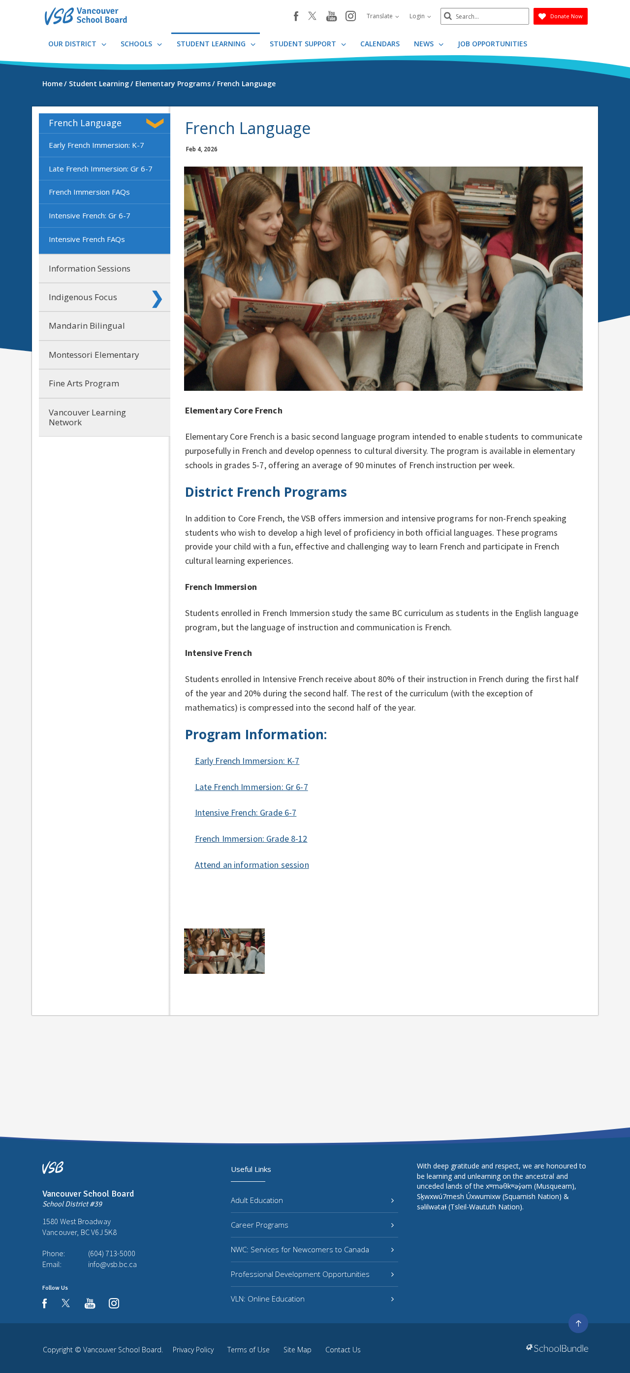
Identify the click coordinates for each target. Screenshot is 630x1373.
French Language (85, 123)
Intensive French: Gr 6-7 (89, 215)
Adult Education (257, 1200)
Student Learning (212, 43)
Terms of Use (248, 1349)
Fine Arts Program (84, 383)
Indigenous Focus (83, 297)
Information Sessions (89, 268)
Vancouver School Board (122, 1349)
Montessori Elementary (94, 354)
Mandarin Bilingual (87, 325)
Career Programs (259, 1225)
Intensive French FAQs (87, 239)
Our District (73, 43)
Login (418, 16)
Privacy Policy (193, 1349)
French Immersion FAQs (89, 192)
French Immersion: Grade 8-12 (251, 838)
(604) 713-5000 (111, 1253)
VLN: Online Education (268, 1299)
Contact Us (343, 1349)
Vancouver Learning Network (87, 417)
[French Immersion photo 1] (224, 951)
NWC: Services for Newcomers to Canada (300, 1249)
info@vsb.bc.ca (112, 1264)
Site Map (298, 1349)
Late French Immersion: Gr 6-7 (101, 168)
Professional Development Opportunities (300, 1274)
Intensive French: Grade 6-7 (246, 812)
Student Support (304, 43)
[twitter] (312, 17)
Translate (380, 16)
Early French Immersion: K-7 (96, 145)
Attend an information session (252, 864)
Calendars (380, 43)
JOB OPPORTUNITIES (492, 43)
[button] (157, 123)
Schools (137, 43)
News (425, 43)
